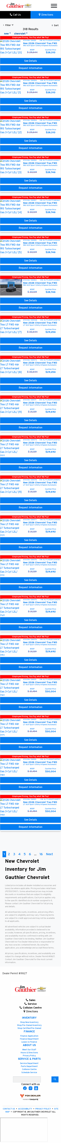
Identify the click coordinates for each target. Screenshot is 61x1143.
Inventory (29, 1018)
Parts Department (29, 1066)
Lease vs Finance (29, 1042)
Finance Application (29, 1036)
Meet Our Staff (29, 1050)
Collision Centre (29, 1069)
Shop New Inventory (29, 1022)
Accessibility (25, 1109)
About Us (29, 1045)
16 (41, 854)
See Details (30, 61)
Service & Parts (29, 1059)
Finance (29, 1031)
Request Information (30, 68)
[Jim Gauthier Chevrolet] (19, 5)
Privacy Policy (29, 1056)
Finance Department (29, 1039)
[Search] (54, 1079)
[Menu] (53, 6)
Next (49, 854)
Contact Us (9, 1109)
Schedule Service (29, 1073)
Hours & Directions (29, 1053)
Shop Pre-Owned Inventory (29, 1025)
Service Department (29, 1063)
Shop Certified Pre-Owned (29, 1028)
